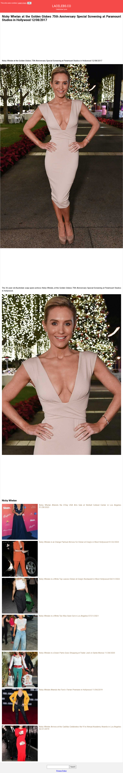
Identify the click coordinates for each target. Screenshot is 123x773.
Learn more (22, 3)
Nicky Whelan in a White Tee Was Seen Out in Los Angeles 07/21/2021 (69, 616)
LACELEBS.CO (61, 6)
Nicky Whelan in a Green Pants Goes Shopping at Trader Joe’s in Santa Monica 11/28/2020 (77, 653)
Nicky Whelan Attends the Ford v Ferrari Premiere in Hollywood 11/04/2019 (71, 690)
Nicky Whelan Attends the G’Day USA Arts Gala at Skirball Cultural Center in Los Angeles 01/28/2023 (80, 506)
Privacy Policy (61, 771)
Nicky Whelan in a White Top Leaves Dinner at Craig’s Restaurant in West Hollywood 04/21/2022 (79, 579)
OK (29, 3)
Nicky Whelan (9, 500)
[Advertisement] (61, 40)
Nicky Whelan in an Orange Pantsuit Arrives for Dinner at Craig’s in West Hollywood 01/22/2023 (79, 542)
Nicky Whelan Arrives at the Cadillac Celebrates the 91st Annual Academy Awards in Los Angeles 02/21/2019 (80, 728)
